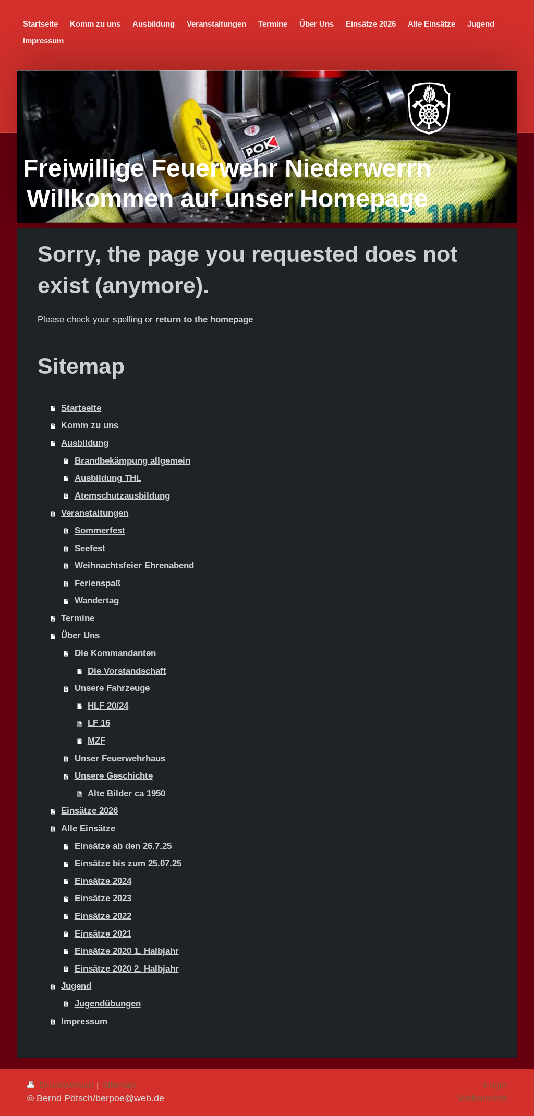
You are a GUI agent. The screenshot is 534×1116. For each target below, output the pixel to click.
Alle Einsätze (88, 828)
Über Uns (80, 635)
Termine (77, 618)
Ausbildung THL (108, 478)
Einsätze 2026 (89, 811)
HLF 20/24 (108, 706)
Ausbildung (84, 443)
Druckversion (66, 1085)
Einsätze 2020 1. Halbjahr (127, 951)
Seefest (90, 548)
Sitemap (119, 1085)
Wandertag (97, 600)
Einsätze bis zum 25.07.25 (128, 863)
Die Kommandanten (115, 653)
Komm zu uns (89, 425)
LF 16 (99, 723)
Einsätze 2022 (103, 916)
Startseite (81, 408)
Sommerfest (100, 531)
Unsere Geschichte (114, 776)
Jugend (76, 986)
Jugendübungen (108, 1004)
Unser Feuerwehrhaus (120, 758)
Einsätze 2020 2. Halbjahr (127, 969)
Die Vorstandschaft (127, 671)
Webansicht (482, 1098)
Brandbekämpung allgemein (132, 461)
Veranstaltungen (94, 513)
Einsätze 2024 (103, 881)
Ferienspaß (97, 583)
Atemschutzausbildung (122, 496)
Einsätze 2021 (103, 934)
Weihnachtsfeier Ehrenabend (134, 566)
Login (495, 1085)
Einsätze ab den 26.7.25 (123, 846)
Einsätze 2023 (103, 898)
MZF (96, 741)
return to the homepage (204, 319)
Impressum (84, 1021)
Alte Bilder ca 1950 (126, 793)
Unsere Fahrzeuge (112, 688)
